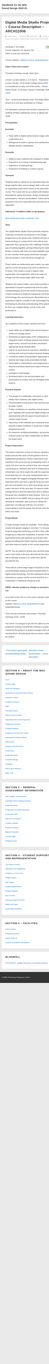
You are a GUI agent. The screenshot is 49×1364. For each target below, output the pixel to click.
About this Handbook (12, 688)
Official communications (13, 715)
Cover (7, 680)
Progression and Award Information (17, 810)
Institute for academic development (17, 942)
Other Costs (9, 773)
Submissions (9, 742)
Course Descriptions (12, 39)
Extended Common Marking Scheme (18, 801)
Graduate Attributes (12, 728)
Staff (7, 706)
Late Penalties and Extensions (15, 796)
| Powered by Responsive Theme (18, 977)
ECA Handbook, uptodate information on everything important (26, 963)
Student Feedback (11, 891)
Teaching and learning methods (16, 737)
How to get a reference (13, 768)
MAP (46, 83)
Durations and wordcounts (14, 746)
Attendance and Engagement (15, 869)
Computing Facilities (12, 934)
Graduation (9, 764)
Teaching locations (11, 711)
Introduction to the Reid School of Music (19, 693)
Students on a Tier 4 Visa (14, 873)
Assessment (9, 751)
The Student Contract (12, 864)
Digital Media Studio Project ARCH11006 (34, 39)
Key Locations (10, 895)
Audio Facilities (10, 929)
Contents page (10, 684)
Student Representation (13, 886)
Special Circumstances (13, 819)
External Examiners (12, 828)
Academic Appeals (11, 823)
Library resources (11, 938)
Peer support (9, 882)
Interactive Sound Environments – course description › (38, 653)
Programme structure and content (16, 733)
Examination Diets (11, 814)
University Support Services (15, 900)
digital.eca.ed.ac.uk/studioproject (34, 60)
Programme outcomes (13, 724)
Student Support (11, 878)
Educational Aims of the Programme (17, 720)
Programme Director (12, 702)
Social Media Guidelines (13, 909)
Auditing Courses (11, 841)
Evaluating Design (11, 759)
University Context (11, 697)
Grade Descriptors (11, 755)
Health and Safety (11, 904)
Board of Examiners (12, 832)
